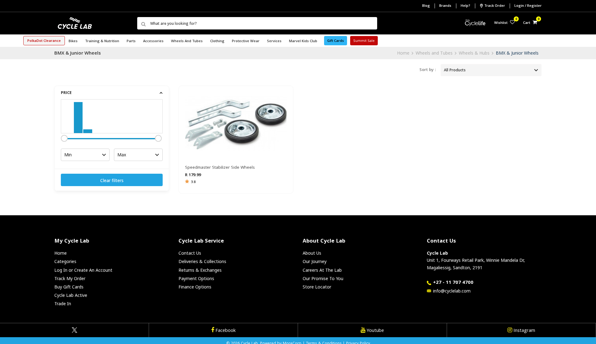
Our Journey (315, 261)
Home (403, 53)
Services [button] (274, 41)
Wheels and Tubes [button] (187, 41)
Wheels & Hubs (474, 53)
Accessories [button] (153, 41)
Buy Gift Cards (69, 287)
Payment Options (196, 278)
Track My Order (69, 278)
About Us (312, 253)
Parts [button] (131, 41)
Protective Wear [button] (246, 41)
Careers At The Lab (322, 270)
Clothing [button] (217, 41)
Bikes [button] (73, 41)
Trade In (62, 303)
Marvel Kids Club (303, 41)
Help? (465, 6)
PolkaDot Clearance (44, 41)
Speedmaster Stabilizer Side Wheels (220, 167)
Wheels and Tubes (434, 53)
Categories (65, 261)
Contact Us (189, 253)
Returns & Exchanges (200, 270)
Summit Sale (364, 41)
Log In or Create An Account (83, 270)
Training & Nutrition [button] (102, 41)
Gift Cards (335, 41)
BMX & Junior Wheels (517, 53)
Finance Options (194, 287)
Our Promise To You (323, 278)
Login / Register (528, 6)
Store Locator (317, 287)
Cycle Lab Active (70, 295)
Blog (426, 6)
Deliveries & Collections (202, 261)
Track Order (494, 6)
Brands (445, 6)
